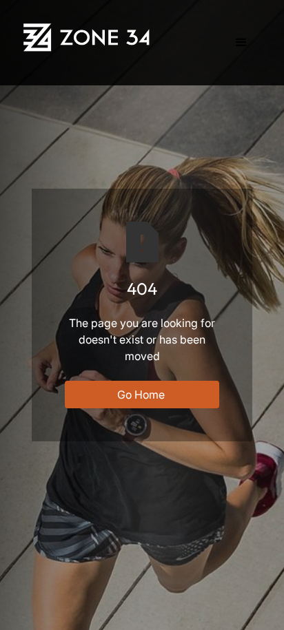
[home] (88, 37)
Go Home (141, 394)
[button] (241, 42)
